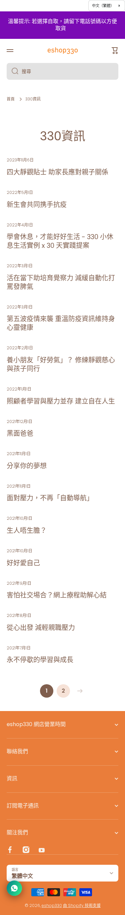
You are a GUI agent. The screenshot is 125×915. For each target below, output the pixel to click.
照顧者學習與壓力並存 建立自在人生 (61, 401)
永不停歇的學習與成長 (40, 659)
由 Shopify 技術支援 (82, 905)
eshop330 (52, 905)
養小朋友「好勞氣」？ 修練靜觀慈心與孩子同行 (61, 364)
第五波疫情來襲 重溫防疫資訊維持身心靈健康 (61, 323)
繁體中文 (22, 876)
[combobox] (62, 71)
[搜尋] (12, 71)
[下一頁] (78, 691)
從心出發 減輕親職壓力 (41, 627)
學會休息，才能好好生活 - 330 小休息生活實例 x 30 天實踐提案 (60, 241)
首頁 (11, 99)
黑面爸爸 (20, 433)
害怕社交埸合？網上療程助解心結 (57, 595)
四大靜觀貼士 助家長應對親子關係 (57, 172)
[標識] (63, 50)
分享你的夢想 (27, 466)
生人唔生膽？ (27, 530)
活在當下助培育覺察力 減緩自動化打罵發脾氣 (61, 282)
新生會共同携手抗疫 (37, 204)
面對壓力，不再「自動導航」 (50, 498)
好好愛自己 (23, 563)
